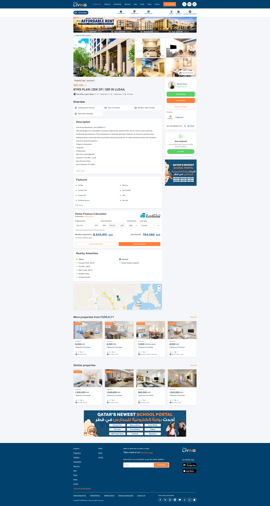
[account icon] (194, 4)
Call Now (182, 100)
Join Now (181, 151)
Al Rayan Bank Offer (96, 244)
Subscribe (161, 465)
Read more (80, 171)
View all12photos (188, 73)
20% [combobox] (104, 225)
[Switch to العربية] (184, 4)
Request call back (139, 244)
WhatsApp (181, 94)
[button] (80, 4)
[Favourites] (189, 4)
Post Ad (171, 4)
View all (193, 317)
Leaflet (159, 309)
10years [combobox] (144, 225)
